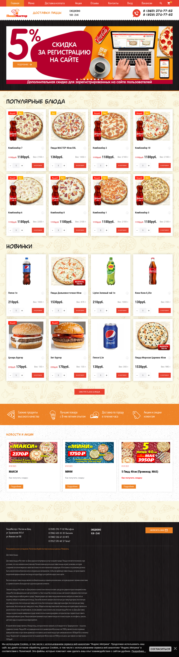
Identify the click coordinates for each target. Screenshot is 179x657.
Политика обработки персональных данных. (45, 549)
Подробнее (24, 64)
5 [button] (91, 80)
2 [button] (80, 80)
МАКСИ (13, 471)
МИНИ (68, 471)
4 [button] (87, 80)
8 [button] (101, 80)
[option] (89, 55)
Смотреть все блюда (89, 392)
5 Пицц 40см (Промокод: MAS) (140, 471)
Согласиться (160, 649)
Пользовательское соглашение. (17, 549)
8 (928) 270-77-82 (158, 15)
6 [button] (94, 80)
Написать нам (159, 530)
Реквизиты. (65, 549)
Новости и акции (19, 434)
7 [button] (98, 80)
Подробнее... (139, 651)
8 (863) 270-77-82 (158, 11)
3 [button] (84, 80)
